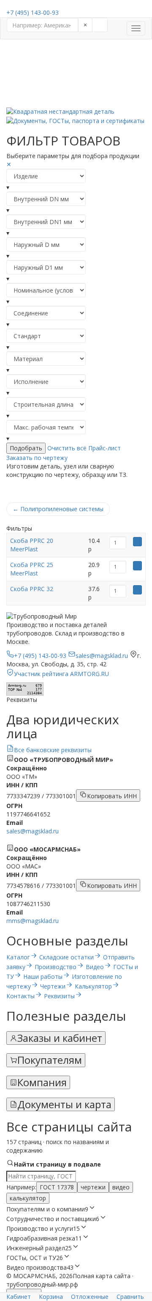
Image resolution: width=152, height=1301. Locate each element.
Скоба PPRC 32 (31, 589)
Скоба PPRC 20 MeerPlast (31, 545)
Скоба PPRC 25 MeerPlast (31, 569)
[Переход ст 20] (76, 60)
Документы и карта (64, 1104)
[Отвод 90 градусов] (76, 52)
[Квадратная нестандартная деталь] (76, 111)
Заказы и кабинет (59, 1038)
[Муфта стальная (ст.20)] (76, 69)
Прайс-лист (104, 448)
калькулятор (28, 1198)
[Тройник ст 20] (76, 86)
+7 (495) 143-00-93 (32, 12)
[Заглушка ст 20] (76, 94)
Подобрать (26, 448)
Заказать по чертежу (37, 458)
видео (121, 1187)
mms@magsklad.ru (32, 921)
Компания (42, 1082)
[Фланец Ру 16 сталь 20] (76, 77)
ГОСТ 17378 (57, 1187)
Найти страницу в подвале (57, 1164)
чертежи (93, 1187)
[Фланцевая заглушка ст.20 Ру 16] (76, 103)
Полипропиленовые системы (58, 509)
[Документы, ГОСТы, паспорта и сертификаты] (76, 120)
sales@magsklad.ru (32, 831)
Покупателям (49, 1060)
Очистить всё (67, 448)
